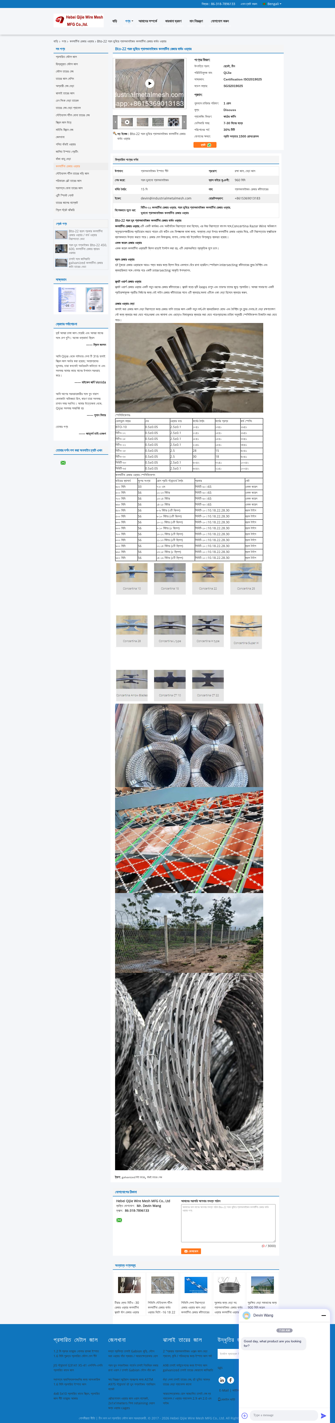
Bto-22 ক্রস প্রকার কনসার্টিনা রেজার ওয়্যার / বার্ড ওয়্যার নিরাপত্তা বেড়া (86, 235)
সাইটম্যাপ (237, 1390)
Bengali (273, 4)
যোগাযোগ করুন (220, 21)
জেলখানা (60, 137)
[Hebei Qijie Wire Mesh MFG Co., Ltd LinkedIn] (222, 1381)
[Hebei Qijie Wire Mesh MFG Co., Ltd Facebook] (231, 1381)
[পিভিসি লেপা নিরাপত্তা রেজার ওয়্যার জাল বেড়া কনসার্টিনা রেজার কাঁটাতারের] (196, 1284)
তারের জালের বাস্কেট (67, 203)
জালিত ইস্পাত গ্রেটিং (67, 152)
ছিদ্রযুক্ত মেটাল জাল (67, 64)
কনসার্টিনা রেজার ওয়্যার (82, 41)
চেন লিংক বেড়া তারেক (67, 101)
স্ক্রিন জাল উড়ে (64, 122)
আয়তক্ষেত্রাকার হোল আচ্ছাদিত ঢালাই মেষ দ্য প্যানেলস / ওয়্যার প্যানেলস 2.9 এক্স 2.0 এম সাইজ (187, 1398)
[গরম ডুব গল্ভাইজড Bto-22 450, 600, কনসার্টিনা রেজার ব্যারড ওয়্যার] (61, 249)
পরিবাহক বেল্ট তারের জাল (68, 181)
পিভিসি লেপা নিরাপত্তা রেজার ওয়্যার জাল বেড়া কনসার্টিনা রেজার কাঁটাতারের (195, 1307)
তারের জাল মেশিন (65, 79)
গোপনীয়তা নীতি (87, 1418)
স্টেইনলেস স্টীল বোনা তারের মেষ (73, 115)
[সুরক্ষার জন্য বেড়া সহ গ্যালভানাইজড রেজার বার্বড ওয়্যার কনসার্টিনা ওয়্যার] (229, 1284)
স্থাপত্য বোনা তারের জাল (69, 188)
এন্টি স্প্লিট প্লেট (65, 195)
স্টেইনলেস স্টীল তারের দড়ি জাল (72, 174)
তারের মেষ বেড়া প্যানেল (68, 108)
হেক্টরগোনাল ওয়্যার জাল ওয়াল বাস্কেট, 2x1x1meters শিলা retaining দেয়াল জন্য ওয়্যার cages (131, 1403)
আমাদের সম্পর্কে (148, 21)
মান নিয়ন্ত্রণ (196, 21)
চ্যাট (203, 145)
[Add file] (245, 1416)
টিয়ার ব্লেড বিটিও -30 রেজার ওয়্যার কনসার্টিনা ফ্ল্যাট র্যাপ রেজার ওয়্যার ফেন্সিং (127, 1310)
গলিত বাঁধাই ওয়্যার (66, 144)
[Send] (323, 1416)
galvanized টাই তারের (133, 1177)
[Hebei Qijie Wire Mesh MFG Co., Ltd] (115, 122)
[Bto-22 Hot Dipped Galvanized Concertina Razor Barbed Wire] (143, 122)
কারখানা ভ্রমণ (173, 21)
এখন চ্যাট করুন (249, 4)
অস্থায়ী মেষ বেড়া (65, 86)
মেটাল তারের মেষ (64, 71)
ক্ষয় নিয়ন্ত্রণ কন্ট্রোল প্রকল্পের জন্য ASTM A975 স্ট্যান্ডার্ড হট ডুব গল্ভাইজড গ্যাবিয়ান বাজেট (131, 1384)
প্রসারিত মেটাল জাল (66, 57)
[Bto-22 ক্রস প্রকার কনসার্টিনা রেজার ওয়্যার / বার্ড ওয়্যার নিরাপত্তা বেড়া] (61, 235)
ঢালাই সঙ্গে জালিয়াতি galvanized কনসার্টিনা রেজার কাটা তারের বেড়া (86, 263)
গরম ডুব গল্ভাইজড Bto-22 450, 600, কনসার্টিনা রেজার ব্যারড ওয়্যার (88, 249)
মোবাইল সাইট (228, 1400)
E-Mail (224, 1390)
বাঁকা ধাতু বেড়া (63, 159)
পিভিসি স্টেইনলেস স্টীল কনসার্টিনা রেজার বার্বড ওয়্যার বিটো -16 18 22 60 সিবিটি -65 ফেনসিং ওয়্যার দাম (161, 1312)
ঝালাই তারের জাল (65, 93)
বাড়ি (114, 21)
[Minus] (323, 1315)
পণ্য (127, 21)
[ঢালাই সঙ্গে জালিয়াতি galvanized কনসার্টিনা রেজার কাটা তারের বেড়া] (61, 262)
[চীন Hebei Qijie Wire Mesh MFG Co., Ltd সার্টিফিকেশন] (67, 300)
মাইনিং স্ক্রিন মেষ (64, 130)
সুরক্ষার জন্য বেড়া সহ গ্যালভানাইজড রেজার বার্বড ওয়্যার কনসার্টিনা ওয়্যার (228, 1307)
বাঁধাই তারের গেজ (154, 1177)
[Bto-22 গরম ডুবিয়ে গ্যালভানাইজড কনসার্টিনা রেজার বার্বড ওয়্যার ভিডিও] (149, 83)
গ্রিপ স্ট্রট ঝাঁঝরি (65, 210)
